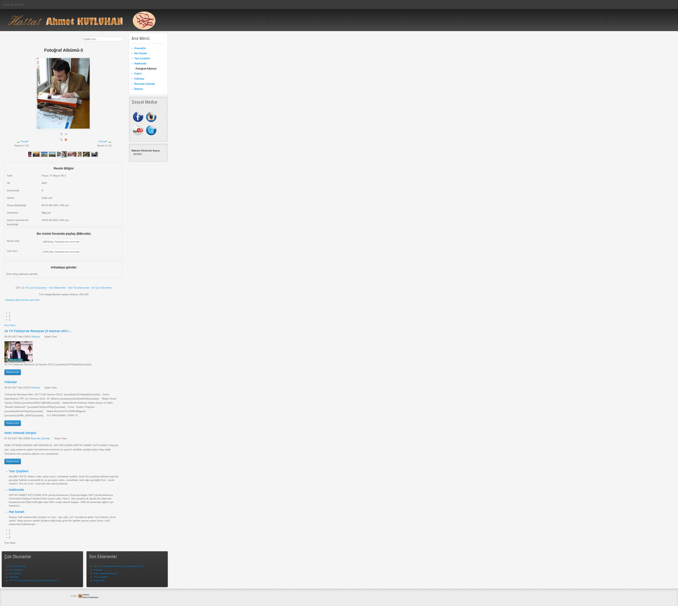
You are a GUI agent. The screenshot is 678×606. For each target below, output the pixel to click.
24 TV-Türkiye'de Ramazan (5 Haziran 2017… (38, 331)
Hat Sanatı (16, 512)
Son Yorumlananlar (79, 287)
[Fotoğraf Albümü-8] (28, 154)
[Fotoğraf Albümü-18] (86, 154)
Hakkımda (16, 489)
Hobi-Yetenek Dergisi (20, 433)
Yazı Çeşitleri (18, 471)
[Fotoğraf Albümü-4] (59, 154)
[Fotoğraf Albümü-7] (36, 154)
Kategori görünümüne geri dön (22, 299)
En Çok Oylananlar (36, 287)
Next (12, 325)
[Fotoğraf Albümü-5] (52, 154)
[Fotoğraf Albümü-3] (63, 128)
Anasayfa (140, 48)
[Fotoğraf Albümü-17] (94, 154)
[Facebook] (138, 116)
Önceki (24, 141)
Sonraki (103, 141)
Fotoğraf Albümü (146, 68)
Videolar (35, 336)
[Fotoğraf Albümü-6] (44, 154)
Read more (12, 372)
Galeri (138, 73)
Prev (7, 325)
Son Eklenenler (57, 287)
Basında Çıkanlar (40, 438)
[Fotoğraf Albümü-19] (80, 154)
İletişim (138, 88)
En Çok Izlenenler (102, 287)
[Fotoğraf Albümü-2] (72, 154)
